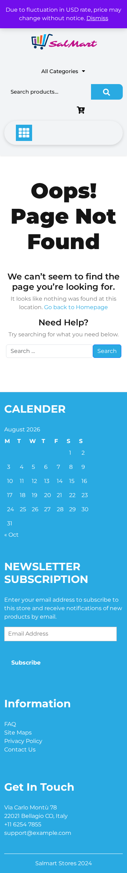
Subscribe (26, 662)
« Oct (11, 534)
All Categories (59, 71)
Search (107, 92)
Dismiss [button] (97, 18)
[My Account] (40, 110)
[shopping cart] (82, 110)
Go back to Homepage (76, 307)
